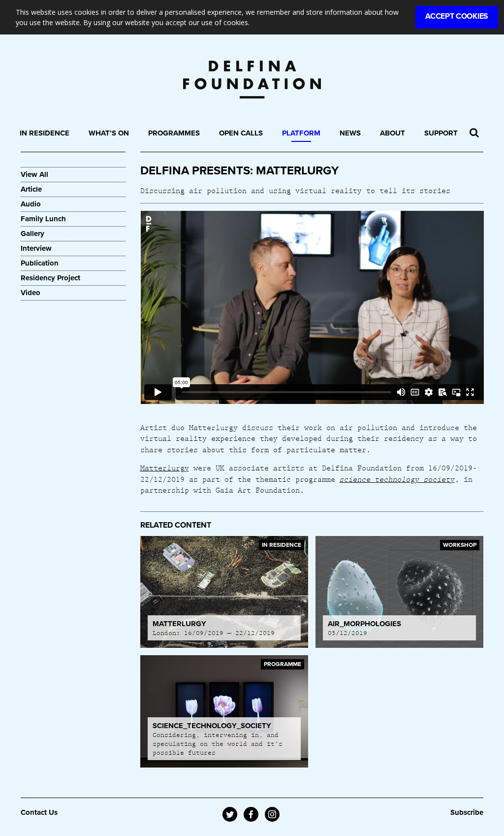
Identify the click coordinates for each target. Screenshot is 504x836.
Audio (31, 204)
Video (30, 292)
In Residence (44, 133)
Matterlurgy (164, 467)
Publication (40, 263)
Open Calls (241, 133)
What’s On (109, 133)
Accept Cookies (456, 16)
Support (441, 133)
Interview (36, 248)
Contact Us (39, 812)
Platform (301, 133)
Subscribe (466, 812)
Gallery (32, 233)
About (392, 133)
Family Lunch (43, 218)
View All (34, 174)
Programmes (174, 133)
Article (31, 189)
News (350, 133)
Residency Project (50, 277)
